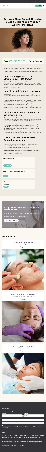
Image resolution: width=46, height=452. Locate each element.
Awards (42, 435)
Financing (4, 437)
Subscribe (23, 423)
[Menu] (43, 5)
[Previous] (1, 1)
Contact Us (27, 435)
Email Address (5, 418)
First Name (4, 413)
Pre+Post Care (5, 435)
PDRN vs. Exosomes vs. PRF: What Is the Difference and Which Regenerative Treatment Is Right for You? (23, 347)
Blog (21, 435)
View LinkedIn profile (7, 165)
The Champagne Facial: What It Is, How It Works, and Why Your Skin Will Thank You (23, 243)
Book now (25, 1)
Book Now (38, 5)
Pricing (12, 435)
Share (6, 186)
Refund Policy (5, 439)
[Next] (44, 1)
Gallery (17, 435)
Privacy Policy (35, 435)
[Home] (8, 6)
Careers (16, 437)
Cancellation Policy (35, 437)
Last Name (25, 413)
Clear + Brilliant (7, 94)
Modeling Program (24, 437)
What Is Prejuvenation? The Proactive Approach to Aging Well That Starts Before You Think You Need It (23, 295)
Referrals (10, 437)
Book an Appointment (11, 220)
